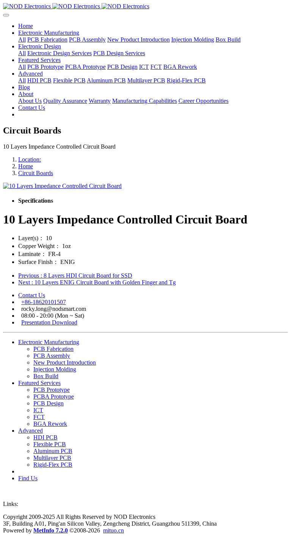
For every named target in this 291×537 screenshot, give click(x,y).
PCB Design (48, 403)
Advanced (30, 430)
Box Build (45, 376)
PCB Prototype (51, 389)
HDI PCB (45, 437)
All (22, 39)
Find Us (28, 478)
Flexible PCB (49, 444)
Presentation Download (49, 322)
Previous (75, 275)
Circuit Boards (35, 173)
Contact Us (31, 295)
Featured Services (39, 383)
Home (25, 26)
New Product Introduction (64, 362)
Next (97, 282)
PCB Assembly (51, 355)
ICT (38, 410)
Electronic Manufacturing (48, 342)
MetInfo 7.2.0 (50, 530)
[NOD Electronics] (145, 6)
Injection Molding (54, 369)
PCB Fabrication (53, 349)
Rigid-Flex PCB (52, 464)
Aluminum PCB (52, 451)
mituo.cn (113, 530)
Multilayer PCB (52, 458)
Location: (29, 159)
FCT (39, 417)
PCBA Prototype (53, 396)
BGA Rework (50, 424)
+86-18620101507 (43, 302)
